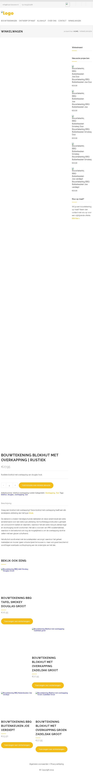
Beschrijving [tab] (6, 503)
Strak (31, 513)
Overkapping (50, 493)
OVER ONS (52, 21)
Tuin (57, 493)
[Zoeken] (84, 4)
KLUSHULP (41, 21)
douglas (11, 495)
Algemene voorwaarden (38, 764)
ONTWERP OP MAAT (27, 21)
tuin (26, 495)
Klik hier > (76, 218)
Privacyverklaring (57, 764)
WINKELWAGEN (74, 21)
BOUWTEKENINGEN (9, 21)
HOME (76, 31)
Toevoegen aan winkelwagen (36, 485)
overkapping (19, 495)
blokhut (4, 495)
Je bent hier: (68, 31)
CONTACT (62, 21)
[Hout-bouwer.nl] (7, 13)
